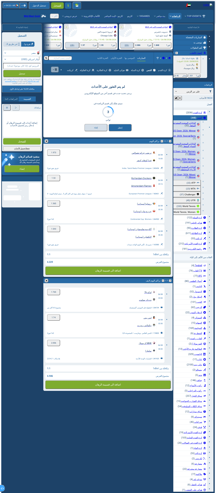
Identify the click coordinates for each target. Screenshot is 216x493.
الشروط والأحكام (33, 81)
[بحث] (46, 58)
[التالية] (162, 141)
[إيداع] (68, 5)
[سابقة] (176, 53)
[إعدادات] (24, 6)
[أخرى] (55, 70)
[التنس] (163, 58)
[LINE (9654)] (169, 58)
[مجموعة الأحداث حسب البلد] (176, 98)
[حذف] (46, 141)
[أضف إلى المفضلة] (121, 27)
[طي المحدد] (180, 98)
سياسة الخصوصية (10, 81)
